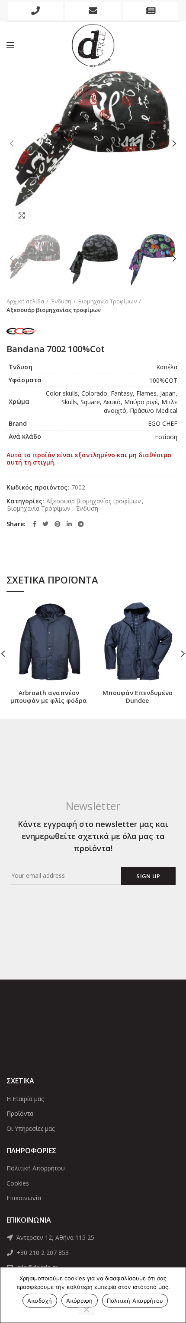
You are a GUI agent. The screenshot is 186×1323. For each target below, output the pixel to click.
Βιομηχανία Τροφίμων (107, 301)
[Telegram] (81, 524)
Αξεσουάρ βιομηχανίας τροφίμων (53, 310)
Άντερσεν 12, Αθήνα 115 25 (54, 1237)
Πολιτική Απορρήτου (35, 1168)
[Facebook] (34, 524)
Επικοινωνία (23, 1198)
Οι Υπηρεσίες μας (30, 1128)
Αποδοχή (39, 1300)
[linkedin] (69, 524)
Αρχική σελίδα (25, 301)
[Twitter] (45, 524)
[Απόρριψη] (86, 1310)
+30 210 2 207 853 (42, 1252)
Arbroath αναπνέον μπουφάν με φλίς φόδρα (48, 697)
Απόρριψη (79, 1300)
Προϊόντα (19, 1113)
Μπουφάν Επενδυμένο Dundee (138, 697)
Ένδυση (61, 301)
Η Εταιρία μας (25, 1099)
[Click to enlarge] (21, 215)
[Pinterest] (57, 524)
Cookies (17, 1183)
